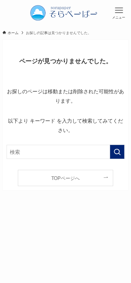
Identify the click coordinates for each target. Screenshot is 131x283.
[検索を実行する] (117, 152)
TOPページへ (65, 178)
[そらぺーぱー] (65, 12)
